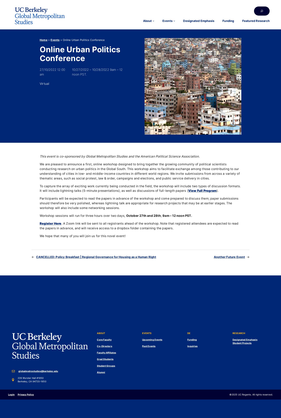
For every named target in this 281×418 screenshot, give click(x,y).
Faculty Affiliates (106, 352)
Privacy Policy (26, 394)
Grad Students (105, 359)
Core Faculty (104, 339)
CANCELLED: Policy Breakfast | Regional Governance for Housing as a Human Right (96, 257)
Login (11, 394)
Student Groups (106, 365)
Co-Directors (104, 346)
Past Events (148, 346)
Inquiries (192, 346)
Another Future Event (229, 257)
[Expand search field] (262, 11)
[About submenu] (153, 21)
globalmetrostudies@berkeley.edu (38, 371)
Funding (192, 339)
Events (55, 40)
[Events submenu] (174, 21)
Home (43, 40)
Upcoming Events (152, 339)
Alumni (101, 372)
